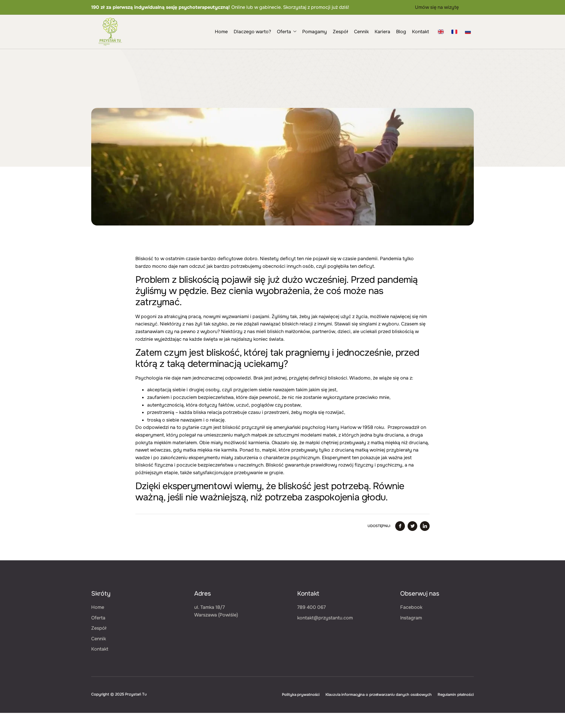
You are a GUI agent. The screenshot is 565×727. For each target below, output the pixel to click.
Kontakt (420, 32)
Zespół (340, 32)
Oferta (284, 32)
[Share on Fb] (400, 526)
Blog (401, 32)
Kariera (382, 32)
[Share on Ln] (425, 526)
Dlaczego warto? (252, 32)
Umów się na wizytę (437, 7)
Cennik (361, 32)
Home (221, 32)
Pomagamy (314, 32)
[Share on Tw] (412, 526)
